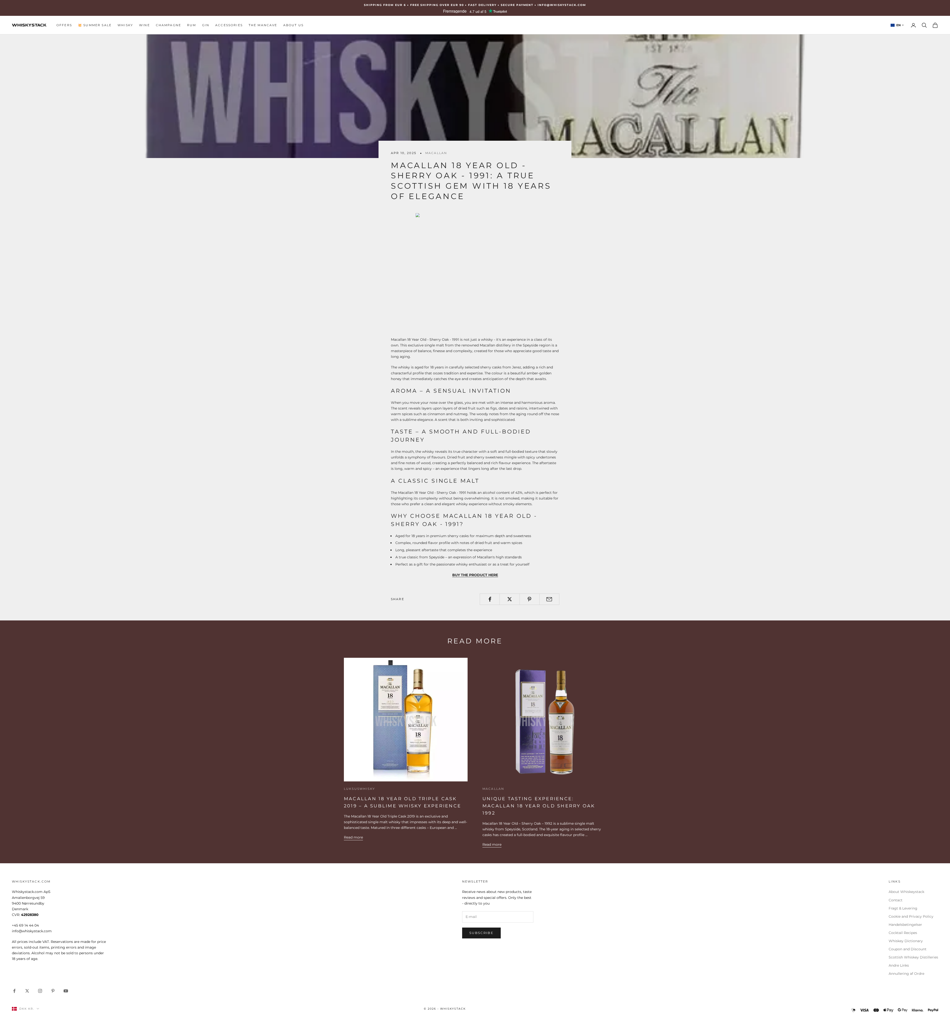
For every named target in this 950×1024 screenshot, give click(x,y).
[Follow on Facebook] (14, 990)
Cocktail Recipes (903, 933)
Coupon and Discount (907, 949)
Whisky (125, 25)
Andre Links (899, 965)
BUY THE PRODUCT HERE (475, 575)
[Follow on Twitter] (27, 990)
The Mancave (263, 25)
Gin (205, 25)
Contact (895, 900)
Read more (353, 837)
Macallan (436, 153)
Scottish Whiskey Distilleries (913, 957)
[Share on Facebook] (489, 599)
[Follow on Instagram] (40, 990)
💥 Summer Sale (95, 25)
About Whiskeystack (906, 891)
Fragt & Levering (903, 908)
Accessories (229, 25)
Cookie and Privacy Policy (911, 916)
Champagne (168, 25)
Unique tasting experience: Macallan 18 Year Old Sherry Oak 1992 (538, 806)
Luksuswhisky (359, 789)
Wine (144, 25)
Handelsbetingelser (905, 924)
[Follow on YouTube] (65, 990)
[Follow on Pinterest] (52, 990)
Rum (191, 25)
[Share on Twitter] (509, 599)
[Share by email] (549, 599)
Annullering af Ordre (906, 973)
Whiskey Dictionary (906, 941)
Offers (64, 25)
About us (293, 25)
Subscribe (481, 933)
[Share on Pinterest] (529, 599)
